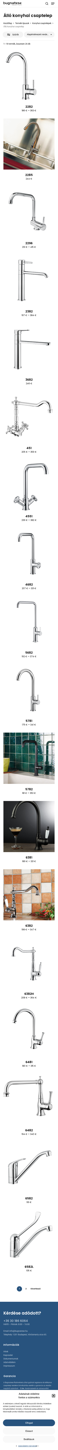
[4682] (28, 553)
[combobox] (39, 35)
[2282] (28, 75)
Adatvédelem (9, 1362)
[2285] (28, 144)
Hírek (5, 1351)
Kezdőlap (7, 23)
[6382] (28, 894)
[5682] (28, 621)
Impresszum (9, 1366)
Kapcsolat (8, 1355)
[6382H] (28, 962)
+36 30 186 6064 (15, 1321)
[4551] (28, 485)
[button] (53, 1395)
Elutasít (29, 1431)
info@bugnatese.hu (18, 1331)
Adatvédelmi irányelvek (27, 1446)
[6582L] (28, 1235)
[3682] (28, 348)
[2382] (28, 280)
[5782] (28, 758)
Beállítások (29, 1439)
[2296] (28, 212)
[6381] (28, 826)
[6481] (28, 1031)
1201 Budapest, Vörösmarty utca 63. (30, 1334)
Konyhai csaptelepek (41, 23)
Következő (36, 1288)
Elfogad (29, 1423)
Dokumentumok (10, 1358)
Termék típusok (22, 23)
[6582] (28, 1167)
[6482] (28, 1099)
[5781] (28, 689)
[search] (47, 3)
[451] (28, 417)
